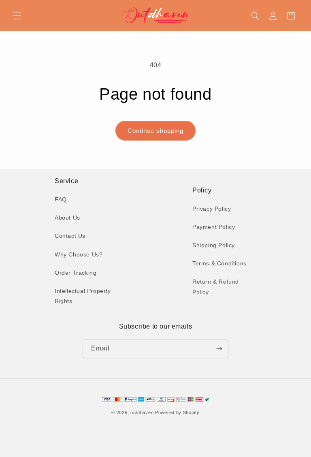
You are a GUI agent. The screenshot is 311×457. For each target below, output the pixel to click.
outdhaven (141, 412)
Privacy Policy (211, 208)
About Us (67, 217)
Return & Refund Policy (215, 286)
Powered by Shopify (177, 412)
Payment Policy (213, 227)
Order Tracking (75, 272)
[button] (17, 16)
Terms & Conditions (219, 263)
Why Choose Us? (78, 254)
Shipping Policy (213, 245)
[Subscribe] (219, 348)
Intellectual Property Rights (83, 296)
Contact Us (70, 236)
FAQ (61, 199)
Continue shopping (155, 130)
